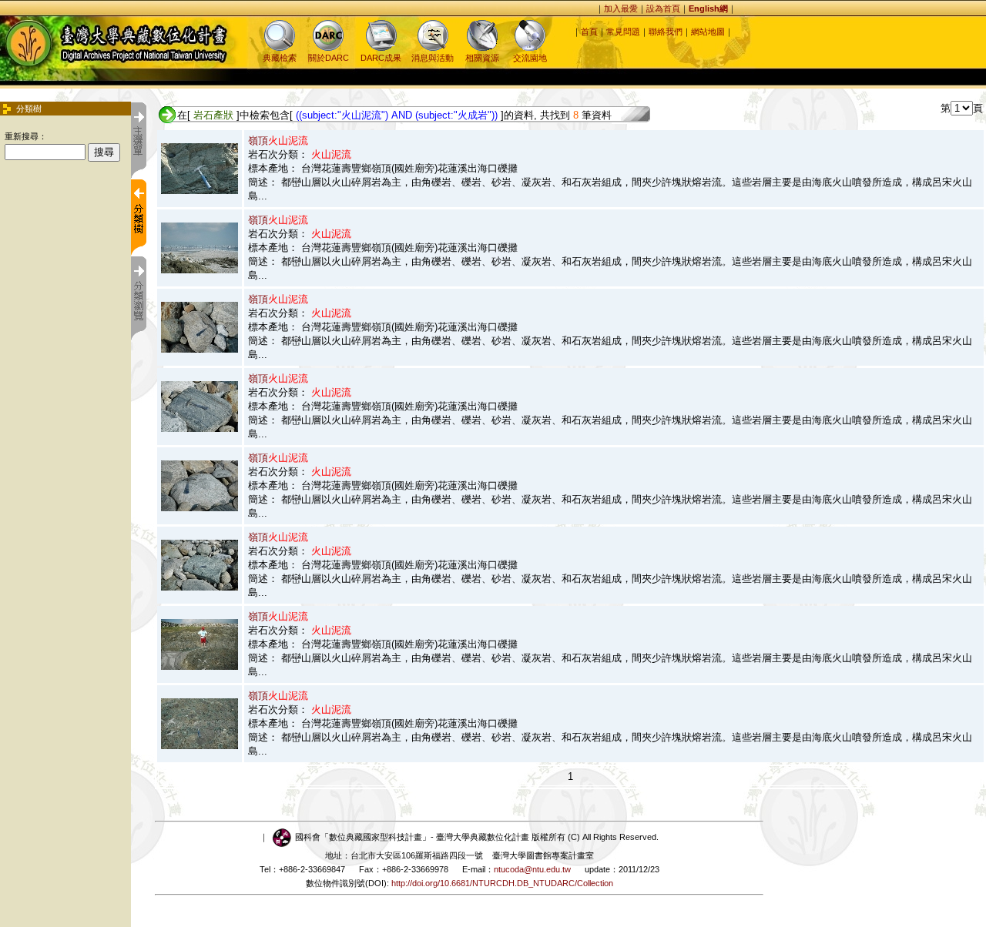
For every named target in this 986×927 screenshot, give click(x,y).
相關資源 (482, 57)
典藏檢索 (280, 57)
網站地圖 (708, 31)
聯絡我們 (665, 31)
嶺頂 (278, 140)
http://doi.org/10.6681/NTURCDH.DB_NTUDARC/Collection (502, 883)
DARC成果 (381, 57)
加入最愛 (621, 8)
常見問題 (623, 31)
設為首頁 (663, 8)
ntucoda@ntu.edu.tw (532, 869)
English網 (708, 8)
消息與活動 (432, 57)
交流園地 (530, 57)
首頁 (589, 31)
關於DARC (328, 57)
